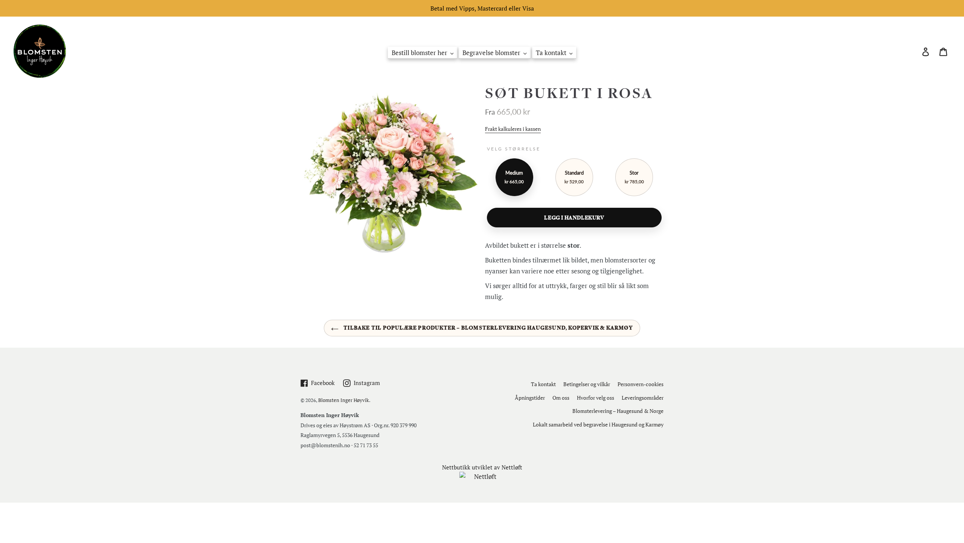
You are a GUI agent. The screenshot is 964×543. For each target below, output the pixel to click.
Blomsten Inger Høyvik (343, 400)
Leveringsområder (643, 397)
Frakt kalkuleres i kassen (513, 128)
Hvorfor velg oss (595, 397)
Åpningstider (530, 397)
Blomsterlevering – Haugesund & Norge (618, 410)
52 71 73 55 (366, 445)
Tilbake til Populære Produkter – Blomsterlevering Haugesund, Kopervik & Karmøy (487, 328)
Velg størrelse (513, 149)
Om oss (560, 397)
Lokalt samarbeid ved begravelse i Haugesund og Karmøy (598, 424)
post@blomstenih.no (325, 445)
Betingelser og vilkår (586, 384)
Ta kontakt (543, 384)
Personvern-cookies (641, 384)
